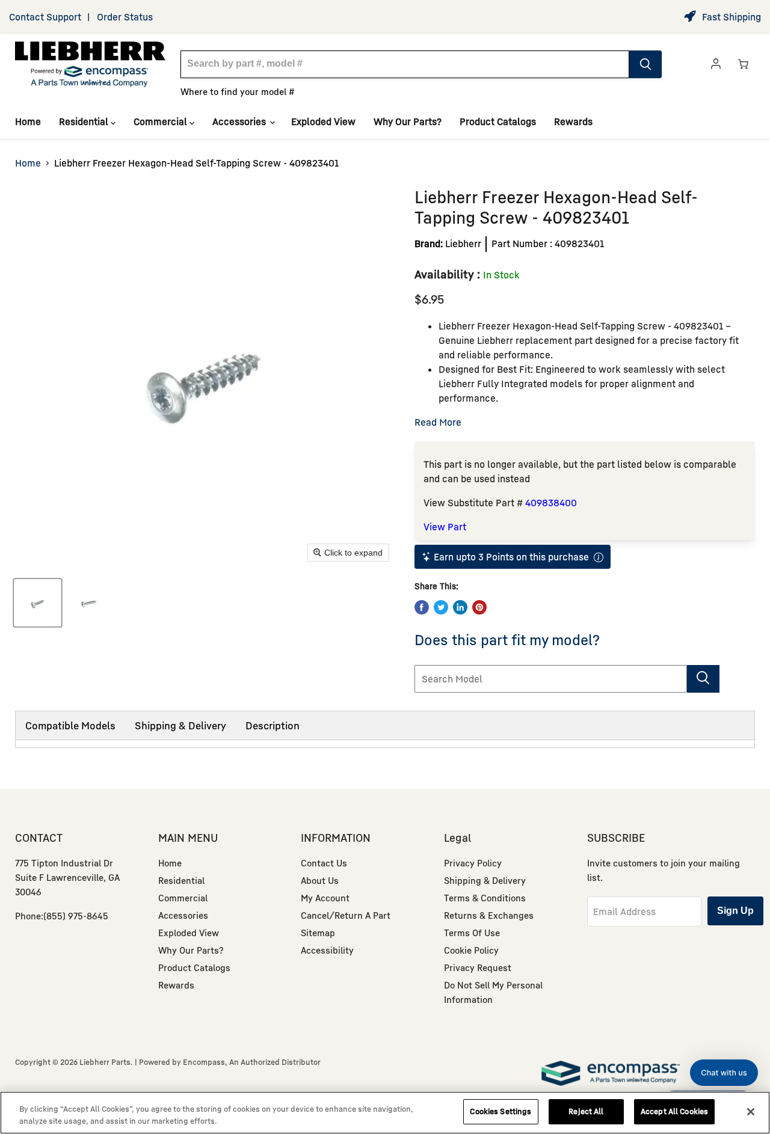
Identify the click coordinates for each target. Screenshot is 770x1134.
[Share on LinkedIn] (460, 607)
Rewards (573, 121)
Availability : (447, 274)
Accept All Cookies (674, 1111)
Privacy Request (477, 967)
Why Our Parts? (408, 121)
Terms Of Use (472, 932)
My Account (325, 897)
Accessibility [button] (327, 950)
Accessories (240, 121)
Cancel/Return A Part (345, 915)
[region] (385, 1112)
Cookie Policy (471, 950)
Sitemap (318, 932)
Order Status (125, 17)
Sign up (735, 911)
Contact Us (324, 862)
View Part (445, 527)
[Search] (645, 64)
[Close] (751, 1112)
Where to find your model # (237, 91)
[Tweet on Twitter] (441, 607)
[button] (724, 1072)
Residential (85, 121)
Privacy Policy (473, 862)
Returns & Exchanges (489, 915)
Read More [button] (437, 422)
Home (28, 121)
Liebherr (463, 244)
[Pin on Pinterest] (479, 607)
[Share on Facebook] (421, 607)
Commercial (161, 121)
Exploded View (323, 121)
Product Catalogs (498, 121)
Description (272, 725)
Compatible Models (70, 725)
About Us (320, 880)
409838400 (551, 503)
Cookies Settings (500, 1111)
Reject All (585, 1111)
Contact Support (45, 17)
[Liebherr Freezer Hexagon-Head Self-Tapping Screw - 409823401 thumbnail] (37, 603)
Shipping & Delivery (180, 725)
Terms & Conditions (485, 897)
